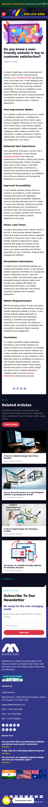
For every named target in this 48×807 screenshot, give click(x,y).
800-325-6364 (34, 14)
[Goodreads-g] (14, 729)
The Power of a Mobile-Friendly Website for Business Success (22, 566)
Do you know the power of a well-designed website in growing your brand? (24, 493)
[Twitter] (7, 725)
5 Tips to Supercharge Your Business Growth (21, 530)
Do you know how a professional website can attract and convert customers (23, 742)
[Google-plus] (10, 729)
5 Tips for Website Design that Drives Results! (21, 457)
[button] (3, 14)
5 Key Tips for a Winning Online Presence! (23, 750)
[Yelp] (18, 725)
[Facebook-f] (3, 725)
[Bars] (7, 729)
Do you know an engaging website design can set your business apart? (23, 758)
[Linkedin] (14, 725)
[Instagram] (10, 725)
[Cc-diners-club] (3, 729)
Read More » (6, 747)
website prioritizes (12, 156)
